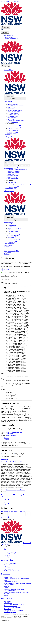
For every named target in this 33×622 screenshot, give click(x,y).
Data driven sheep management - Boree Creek (13, 511)
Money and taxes (12, 177)
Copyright (6, 566)
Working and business (11, 168)
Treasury (6, 595)
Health (6, 587)
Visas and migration (12, 122)
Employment (10, 174)
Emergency (10, 108)
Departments (5, 574)
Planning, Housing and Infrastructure (14, 589)
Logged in (5, 32)
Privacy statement (8, 569)
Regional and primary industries (15, 120)
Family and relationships (13, 111)
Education (6, 586)
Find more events (5, 269)
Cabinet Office (8, 577)
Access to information (10, 563)
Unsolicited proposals (10, 612)
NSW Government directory (11, 570)
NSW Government (7, 598)
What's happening (10, 222)
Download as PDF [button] (7, 495)
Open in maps (4, 459)
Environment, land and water (15, 110)
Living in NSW (9, 101)
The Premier (7, 601)
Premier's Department (10, 590)
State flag (6, 556)
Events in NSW (11, 227)
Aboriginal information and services (17, 102)
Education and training (13, 107)
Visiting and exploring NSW (15, 228)
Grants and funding (12, 113)
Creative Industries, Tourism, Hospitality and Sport (17, 583)
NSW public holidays (13, 229)
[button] (11, 286)
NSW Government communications (13, 610)
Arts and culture (11, 225)
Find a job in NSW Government (12, 607)
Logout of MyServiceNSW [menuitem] (11, 38)
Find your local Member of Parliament (14, 604)
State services (7, 555)
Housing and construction (14, 116)
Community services (12, 104)
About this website (7, 560)
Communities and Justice (10, 581)
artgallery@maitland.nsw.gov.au (13, 432)
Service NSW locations (10, 553)
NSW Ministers (8, 603)
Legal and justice (11, 117)
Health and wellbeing (13, 114)
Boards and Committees (10, 606)
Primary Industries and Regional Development (16, 592)
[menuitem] (8, 35)
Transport (6, 593)
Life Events (10, 119)
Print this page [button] (18, 495)
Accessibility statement (10, 564)
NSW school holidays (13, 231)
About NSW (10, 224)
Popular (3, 549)
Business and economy (13, 171)
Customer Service (9, 584)
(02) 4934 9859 (9, 433)
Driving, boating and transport (15, 105)
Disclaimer (7, 567)
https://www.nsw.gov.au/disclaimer (15, 490)
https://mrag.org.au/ (11, 435)
